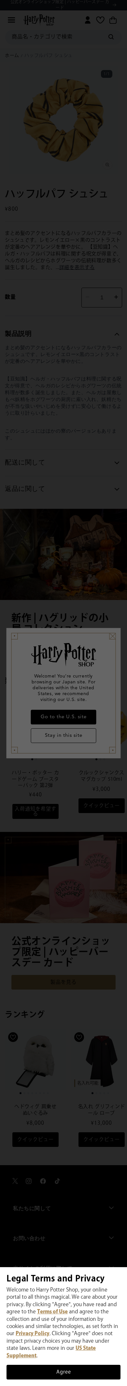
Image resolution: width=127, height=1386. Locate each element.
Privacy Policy (32, 1333)
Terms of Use (52, 1312)
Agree (63, 1372)
